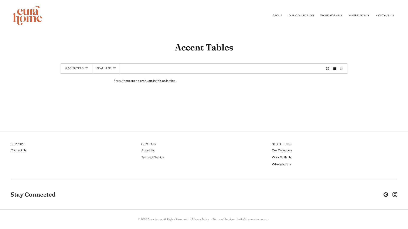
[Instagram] (394, 194)
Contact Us (18, 150)
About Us (147, 150)
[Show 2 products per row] (327, 68)
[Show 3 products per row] (334, 68)
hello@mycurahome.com (252, 219)
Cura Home (155, 219)
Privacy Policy (200, 219)
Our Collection (282, 150)
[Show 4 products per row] (342, 68)
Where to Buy (281, 164)
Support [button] (18, 144)
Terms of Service (152, 157)
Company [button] (149, 144)
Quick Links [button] (282, 144)
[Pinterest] (385, 194)
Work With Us (281, 157)
